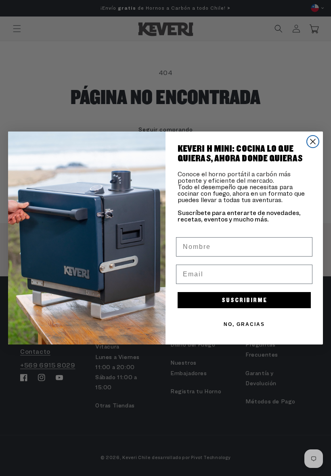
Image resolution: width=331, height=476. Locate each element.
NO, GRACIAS (244, 324)
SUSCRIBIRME (244, 300)
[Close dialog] (313, 142)
